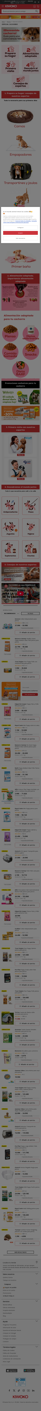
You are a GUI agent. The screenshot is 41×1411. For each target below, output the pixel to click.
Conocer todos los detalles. (23, 221)
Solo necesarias (20, 238)
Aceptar (20, 233)
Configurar (20, 227)
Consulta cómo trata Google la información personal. (20, 221)
